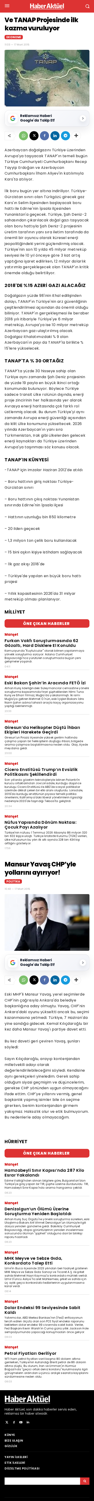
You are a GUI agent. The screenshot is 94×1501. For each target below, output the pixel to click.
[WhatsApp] (23, 135)
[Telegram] (65, 135)
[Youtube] (21, 1422)
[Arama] (84, 1481)
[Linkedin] (55, 135)
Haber (9, 1409)
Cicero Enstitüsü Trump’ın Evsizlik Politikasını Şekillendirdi (41, 772)
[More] (76, 135)
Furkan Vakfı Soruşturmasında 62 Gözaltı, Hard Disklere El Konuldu (41, 643)
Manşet (11, 634)
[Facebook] (44, 135)
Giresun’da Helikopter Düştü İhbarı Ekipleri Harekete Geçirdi (42, 730)
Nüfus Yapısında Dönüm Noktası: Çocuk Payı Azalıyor (40, 824)
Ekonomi (13, 37)
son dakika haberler (41, 1409)
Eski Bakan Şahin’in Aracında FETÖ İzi (45, 683)
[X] (34, 135)
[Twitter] (7, 1422)
